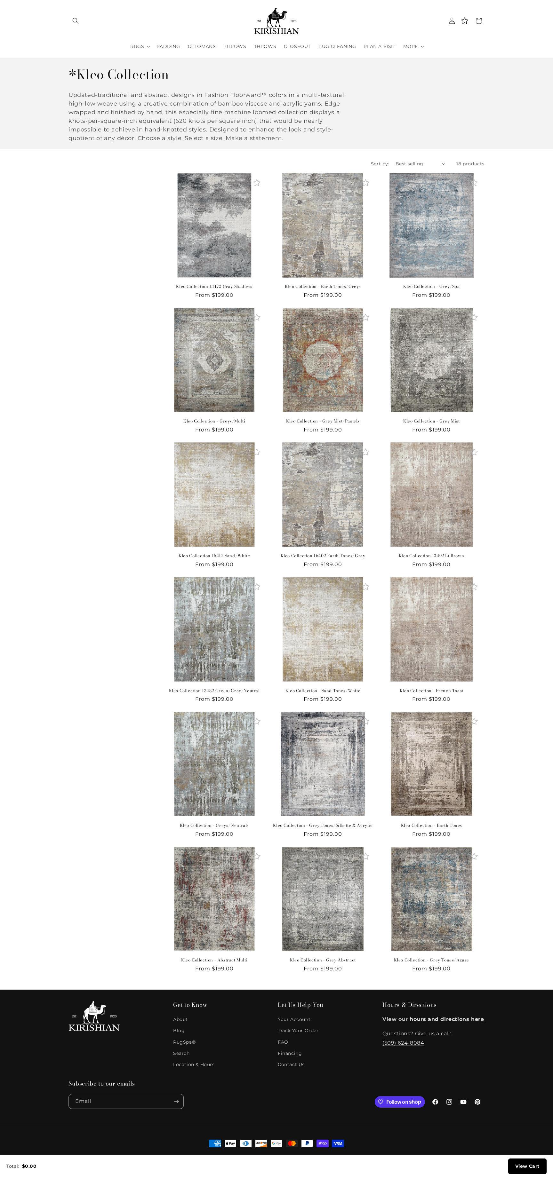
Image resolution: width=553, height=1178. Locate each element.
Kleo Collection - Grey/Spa (431, 286)
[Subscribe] (176, 1101)
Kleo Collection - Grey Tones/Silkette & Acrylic (323, 825)
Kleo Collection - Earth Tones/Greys (323, 286)
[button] (75, 21)
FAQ (283, 1042)
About (180, 1019)
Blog (179, 1030)
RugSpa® (184, 1042)
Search (181, 1053)
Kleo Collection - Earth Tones (431, 825)
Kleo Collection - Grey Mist (431, 421)
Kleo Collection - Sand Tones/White (322, 690)
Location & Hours (194, 1064)
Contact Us (291, 1064)
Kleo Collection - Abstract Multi (214, 960)
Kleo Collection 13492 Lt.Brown (431, 555)
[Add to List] (257, 183)
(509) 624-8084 (403, 1043)
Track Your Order (298, 1030)
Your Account (294, 1019)
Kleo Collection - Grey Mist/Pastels (323, 421)
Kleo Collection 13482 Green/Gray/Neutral (214, 690)
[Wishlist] (465, 21)
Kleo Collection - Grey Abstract (323, 960)
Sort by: (380, 164)
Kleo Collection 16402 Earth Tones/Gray (323, 555)
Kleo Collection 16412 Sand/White (214, 555)
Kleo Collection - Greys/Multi (214, 421)
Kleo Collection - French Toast (431, 690)
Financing (290, 1053)
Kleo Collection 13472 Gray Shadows (214, 286)
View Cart (527, 1166)
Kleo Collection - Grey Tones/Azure (431, 960)
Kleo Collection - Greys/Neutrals (214, 825)
